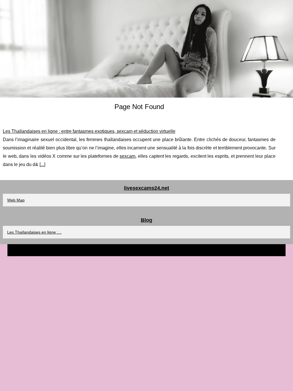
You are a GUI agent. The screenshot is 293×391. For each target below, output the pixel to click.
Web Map (16, 200)
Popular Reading (156, 250)
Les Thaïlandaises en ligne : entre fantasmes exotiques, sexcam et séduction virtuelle (89, 131)
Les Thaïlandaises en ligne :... (34, 232)
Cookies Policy (185, 250)
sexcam (127, 156)
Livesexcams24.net (124, 250)
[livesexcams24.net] (146, 49)
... (42, 164)
